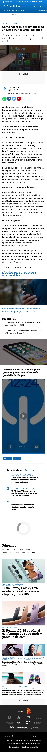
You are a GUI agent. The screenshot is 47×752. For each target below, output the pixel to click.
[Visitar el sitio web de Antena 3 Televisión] (9, 717)
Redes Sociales (27, 11)
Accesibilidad (34, 747)
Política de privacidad (21, 740)
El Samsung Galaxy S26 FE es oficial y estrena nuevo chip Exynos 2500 (22, 591)
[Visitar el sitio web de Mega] (9, 722)
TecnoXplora (6, 15)
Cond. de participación (14, 743)
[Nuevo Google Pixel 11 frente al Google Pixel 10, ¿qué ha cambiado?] (12, 650)
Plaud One (33, 2)
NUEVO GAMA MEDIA (10, 628)
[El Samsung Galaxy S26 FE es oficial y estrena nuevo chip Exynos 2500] (23, 571)
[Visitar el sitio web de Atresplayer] (23, 727)
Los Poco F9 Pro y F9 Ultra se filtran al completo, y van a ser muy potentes (24, 479)
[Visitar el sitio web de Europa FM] (37, 722)
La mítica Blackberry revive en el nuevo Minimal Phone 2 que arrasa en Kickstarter (12, 692)
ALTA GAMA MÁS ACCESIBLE (12, 585)
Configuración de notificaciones (19, 747)
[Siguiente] (43, 2)
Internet (31, 552)
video (17, 458)
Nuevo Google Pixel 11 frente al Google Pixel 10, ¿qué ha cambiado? (12, 664)
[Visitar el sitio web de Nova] (37, 717)
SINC (18, 552)
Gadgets (6, 11)
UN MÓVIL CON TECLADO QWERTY (11, 687)
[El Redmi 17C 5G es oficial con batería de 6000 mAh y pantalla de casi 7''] (23, 613)
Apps (24, 552)
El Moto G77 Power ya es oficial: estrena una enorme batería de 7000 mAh (24, 493)
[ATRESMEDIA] (23, 711)
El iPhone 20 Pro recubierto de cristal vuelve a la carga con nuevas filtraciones (34, 692)
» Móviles (14, 15)
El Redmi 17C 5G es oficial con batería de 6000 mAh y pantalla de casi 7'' (22, 633)
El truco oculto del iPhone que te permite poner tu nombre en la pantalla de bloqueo (22, 372)
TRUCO (14, 502)
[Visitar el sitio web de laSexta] (19, 717)
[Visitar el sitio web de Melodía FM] (12, 727)
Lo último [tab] (30, 470)
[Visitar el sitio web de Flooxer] (35, 727)
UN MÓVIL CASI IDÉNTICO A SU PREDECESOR (34, 659)
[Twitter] (9, 90)
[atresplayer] (35, 6)
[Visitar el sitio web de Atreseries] (19, 722)
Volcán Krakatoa (24, 2)
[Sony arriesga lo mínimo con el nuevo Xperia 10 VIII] (34, 650)
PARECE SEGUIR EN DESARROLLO (31, 687)
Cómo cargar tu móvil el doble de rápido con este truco (22, 507)
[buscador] (40, 6)
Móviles (15, 11)
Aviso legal (9, 740)
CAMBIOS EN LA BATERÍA (22, 475)
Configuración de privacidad (31, 743)
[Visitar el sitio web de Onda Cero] (28, 722)
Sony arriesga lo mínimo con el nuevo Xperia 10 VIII (33, 663)
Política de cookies (35, 740)
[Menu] (44, 6)
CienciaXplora (8, 552)
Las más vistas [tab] (14, 470)
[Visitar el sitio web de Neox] (28, 717)
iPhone (7, 458)
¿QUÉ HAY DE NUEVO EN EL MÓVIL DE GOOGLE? (12, 659)
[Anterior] (16, 2)
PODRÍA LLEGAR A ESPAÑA (22, 488)
